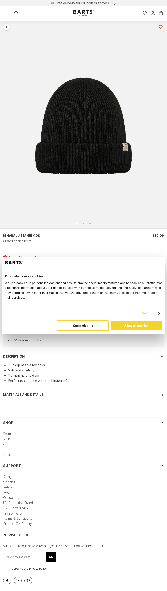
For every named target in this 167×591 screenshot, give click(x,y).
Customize (80, 325)
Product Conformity (17, 523)
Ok (51, 556)
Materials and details (23, 394)
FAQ (6, 492)
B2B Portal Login (15, 508)
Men (6, 439)
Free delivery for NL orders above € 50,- (86, 3)
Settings (148, 313)
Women (8, 433)
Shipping (9, 482)
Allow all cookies (136, 325)
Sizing (7, 476)
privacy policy (38, 568)
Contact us (11, 497)
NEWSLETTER (15, 534)
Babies (8, 454)
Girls (6, 444)
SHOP (8, 422)
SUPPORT (12, 465)
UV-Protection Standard (20, 502)
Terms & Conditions (17, 518)
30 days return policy (28, 340)
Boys (7, 449)
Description (14, 356)
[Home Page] (83, 13)
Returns (9, 487)
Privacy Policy (13, 513)
